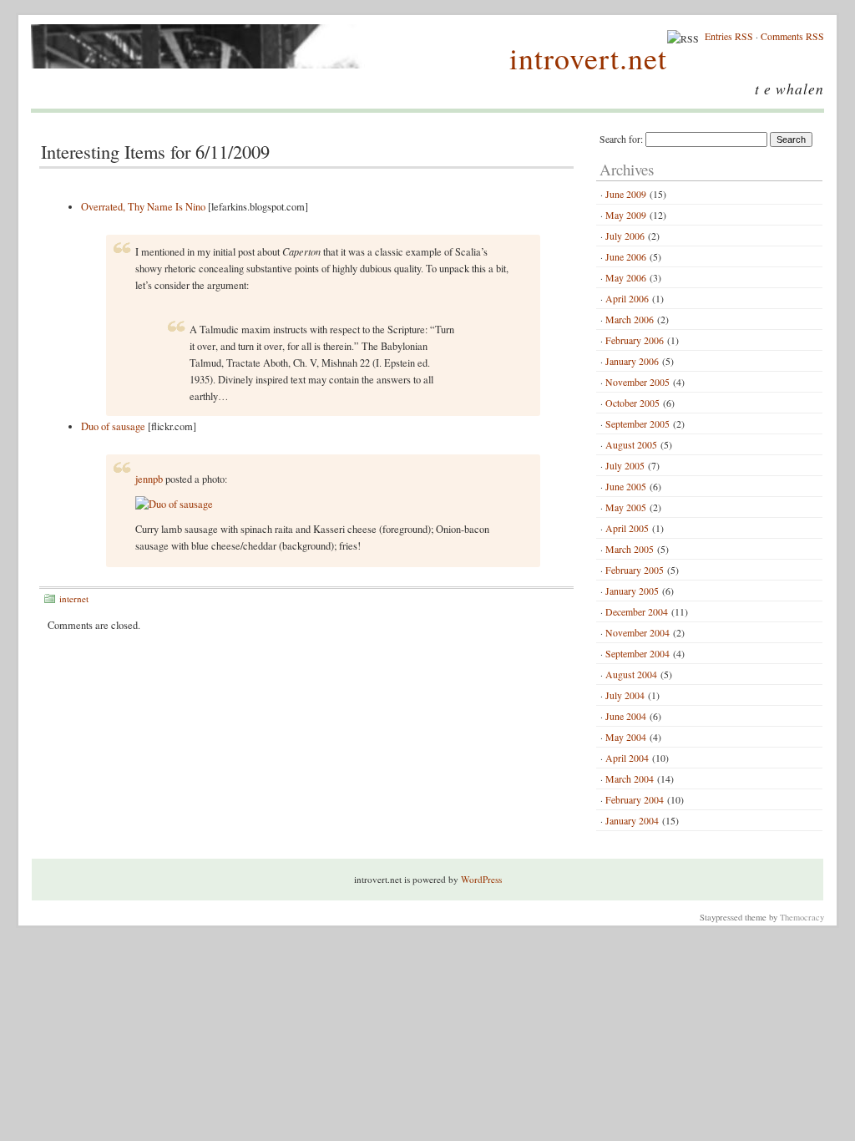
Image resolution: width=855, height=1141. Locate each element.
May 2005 (625, 507)
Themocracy (802, 917)
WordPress (481, 879)
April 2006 (627, 298)
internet (74, 598)
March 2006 (629, 319)
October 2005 (632, 402)
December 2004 (636, 611)
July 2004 (625, 695)
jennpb (149, 479)
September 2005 (637, 423)
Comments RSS (792, 36)
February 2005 (634, 569)
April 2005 (627, 528)
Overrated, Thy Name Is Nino (143, 207)
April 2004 (627, 757)
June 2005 (625, 486)
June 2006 (625, 256)
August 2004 (631, 674)
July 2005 (625, 465)
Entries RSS (729, 36)
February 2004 (634, 799)
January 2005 (632, 590)
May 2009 (625, 214)
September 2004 (637, 653)
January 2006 (632, 361)
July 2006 (625, 235)
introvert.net (588, 58)
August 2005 (631, 444)
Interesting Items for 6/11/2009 (155, 151)
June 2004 (625, 716)
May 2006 (625, 277)
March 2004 (629, 778)
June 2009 (625, 193)
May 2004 (625, 736)
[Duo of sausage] (174, 504)
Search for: (621, 138)
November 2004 (637, 632)
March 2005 (629, 548)
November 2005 (637, 381)
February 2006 (634, 340)
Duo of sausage (113, 426)
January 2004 (632, 820)
